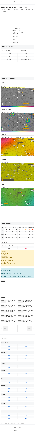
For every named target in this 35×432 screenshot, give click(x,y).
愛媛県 (26, 406)
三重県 (26, 382)
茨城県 (9, 355)
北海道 (9, 345)
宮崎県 (26, 415)
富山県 (9, 373)
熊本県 (9, 418)
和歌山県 (26, 391)
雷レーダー (16, 36)
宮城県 (9, 349)
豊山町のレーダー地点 (16, 30)
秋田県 (26, 345)
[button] (33, 338)
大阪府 (9, 391)
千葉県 (26, 355)
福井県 (26, 373)
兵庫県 (26, 388)
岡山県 (9, 400)
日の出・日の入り (17, 42)
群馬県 (9, 358)
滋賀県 (9, 388)
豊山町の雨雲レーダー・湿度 (18, 32)
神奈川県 (26, 358)
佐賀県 (9, 415)
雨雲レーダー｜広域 (17, 35)
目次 (16, 28)
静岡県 (9, 382)
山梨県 (9, 367)
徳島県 (9, 406)
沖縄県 (26, 418)
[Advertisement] (17, 19)
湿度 (14, 39)
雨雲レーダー (16, 33)
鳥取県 (9, 397)
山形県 (26, 346)
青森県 (9, 346)
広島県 (26, 397)
